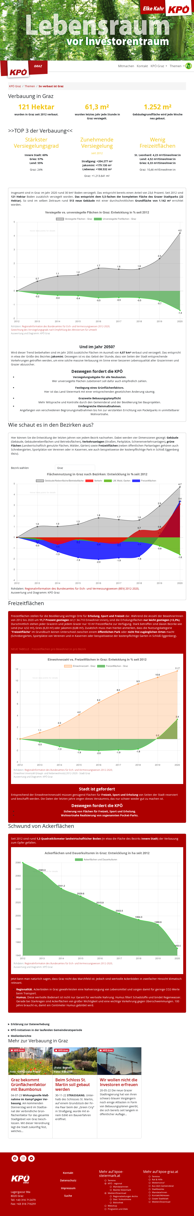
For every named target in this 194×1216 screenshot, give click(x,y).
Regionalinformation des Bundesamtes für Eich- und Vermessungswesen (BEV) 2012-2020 (81, 588)
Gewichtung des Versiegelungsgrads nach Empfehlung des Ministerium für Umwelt (54, 329)
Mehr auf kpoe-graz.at (160, 1171)
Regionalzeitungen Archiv (125, 1196)
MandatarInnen (159, 1192)
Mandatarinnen (120, 1186)
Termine (112, 1180)
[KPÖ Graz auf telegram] (31, 1158)
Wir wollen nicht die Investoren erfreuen (119, 1082)
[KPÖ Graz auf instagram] (23, 1158)
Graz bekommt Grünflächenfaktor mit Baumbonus (28, 1084)
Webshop (112, 1205)
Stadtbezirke (158, 1189)
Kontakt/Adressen (160, 1195)
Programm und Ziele (118, 1208)
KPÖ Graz (158, 66)
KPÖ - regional (115, 1183)
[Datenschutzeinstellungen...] (188, 66)
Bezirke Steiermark (122, 1189)
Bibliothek (118, 1202)
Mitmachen (126, 66)
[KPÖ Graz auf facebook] (15, 1158)
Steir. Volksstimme (122, 1199)
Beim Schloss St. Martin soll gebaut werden (72, 1084)
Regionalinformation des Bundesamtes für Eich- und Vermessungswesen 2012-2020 (66, 326)
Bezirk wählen (20, 468)
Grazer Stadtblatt (160, 1198)
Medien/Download (117, 1193)
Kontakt (142, 66)
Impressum (68, 1188)
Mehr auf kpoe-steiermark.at (111, 1173)
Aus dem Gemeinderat (163, 1185)
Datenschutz (68, 1180)
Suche (68, 1195)
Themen (176, 66)
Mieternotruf (158, 1182)
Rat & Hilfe (157, 1179)
